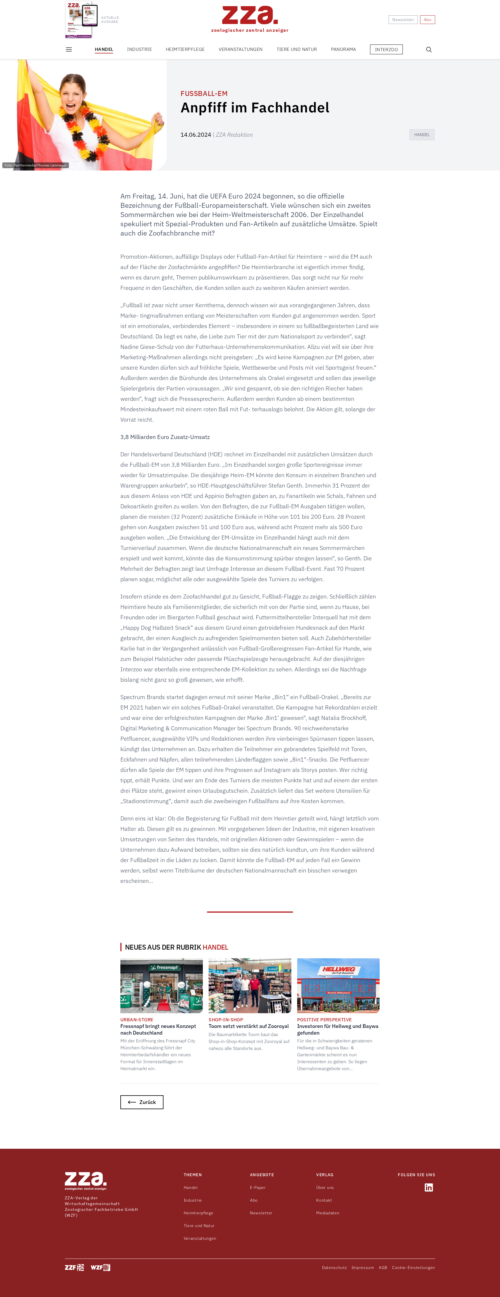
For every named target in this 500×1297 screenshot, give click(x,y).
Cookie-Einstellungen (413, 1267)
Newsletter (261, 1213)
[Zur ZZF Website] (74, 1267)
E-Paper (258, 1187)
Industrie (139, 49)
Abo (254, 1200)
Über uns (325, 1187)
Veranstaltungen (241, 49)
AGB (383, 1267)
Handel (104, 49)
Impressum (363, 1267)
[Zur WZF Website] (100, 1267)
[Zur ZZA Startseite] (85, 1181)
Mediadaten (327, 1213)
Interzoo (386, 49)
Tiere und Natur (297, 49)
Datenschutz (334, 1267)
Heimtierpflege (185, 49)
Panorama (343, 49)
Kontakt (324, 1200)
